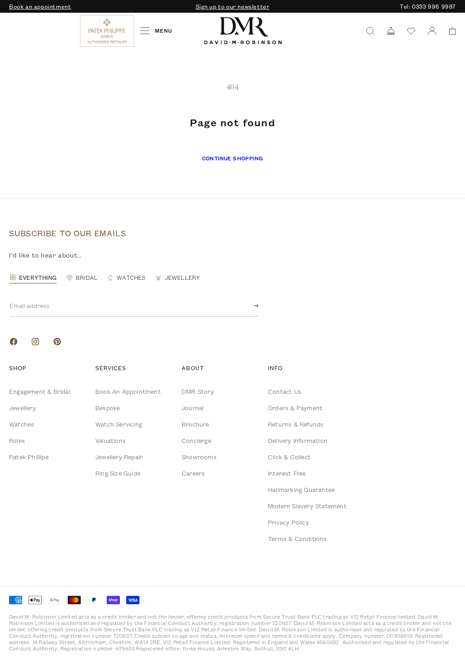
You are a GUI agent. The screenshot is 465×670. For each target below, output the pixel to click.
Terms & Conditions (297, 538)
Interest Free (287, 473)
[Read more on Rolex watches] (43, 31)
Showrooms (199, 457)
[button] (449, 31)
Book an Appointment (128, 391)
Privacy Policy (288, 522)
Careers (193, 473)
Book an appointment (40, 6)
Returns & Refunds (295, 424)
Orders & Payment (295, 408)
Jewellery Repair (119, 457)
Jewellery (22, 408)
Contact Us (285, 391)
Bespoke (107, 408)
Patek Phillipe (29, 457)
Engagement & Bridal (39, 391)
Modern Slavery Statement (307, 506)
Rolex (17, 440)
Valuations (110, 440)
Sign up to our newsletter (233, 6)
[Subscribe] (249, 306)
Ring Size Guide (117, 473)
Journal (192, 408)
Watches (21, 424)
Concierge (196, 440)
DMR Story (198, 391)
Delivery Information (297, 440)
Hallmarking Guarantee (301, 489)
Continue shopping (232, 158)
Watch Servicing (118, 424)
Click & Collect (289, 457)
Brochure (195, 424)
